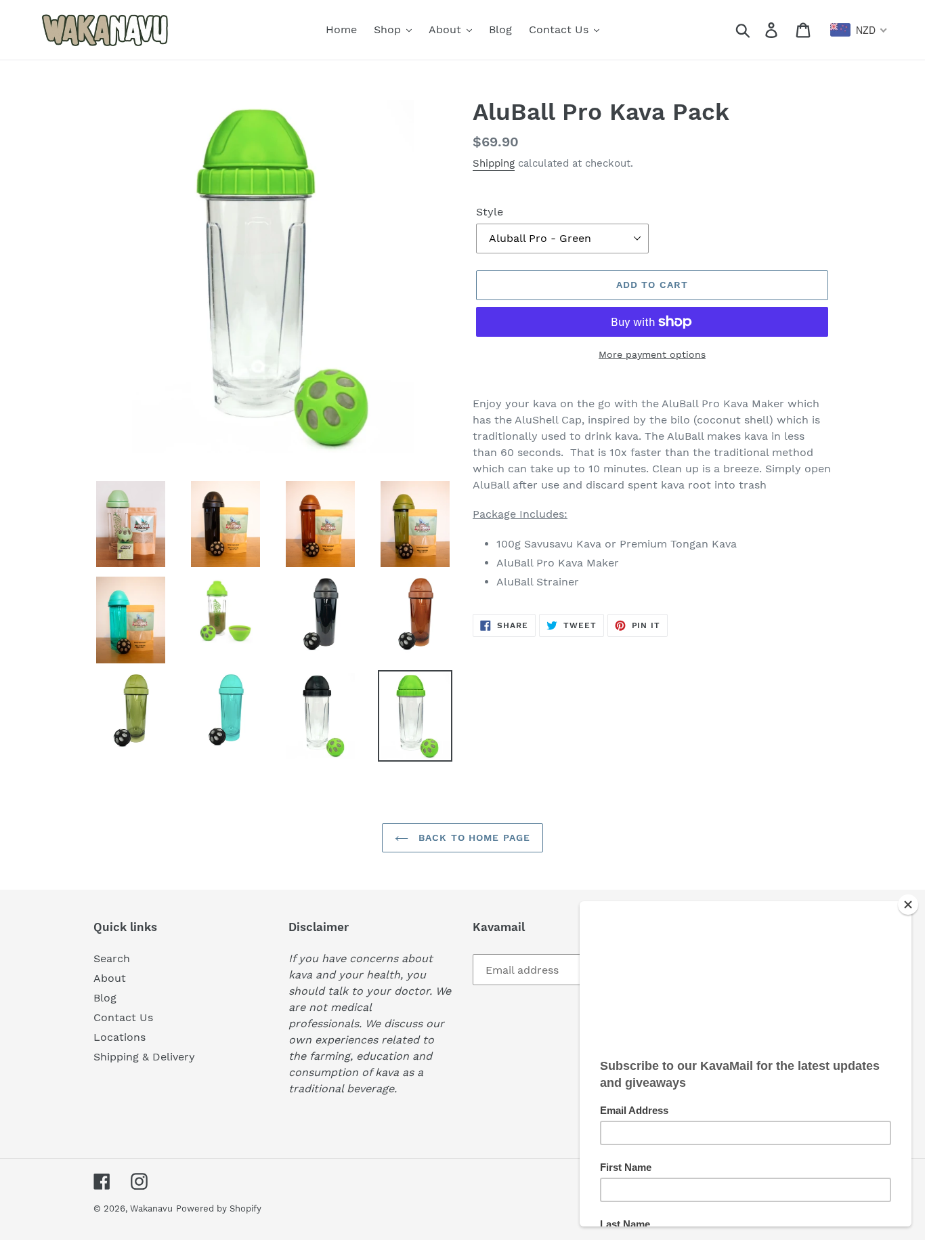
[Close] (908, 904)
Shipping (494, 163)
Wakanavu (151, 1208)
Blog (104, 997)
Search (111, 958)
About (109, 978)
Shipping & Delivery (144, 1056)
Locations (119, 1037)
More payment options (652, 354)
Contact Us (123, 1017)
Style (489, 211)
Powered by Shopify (218, 1208)
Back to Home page (472, 837)
